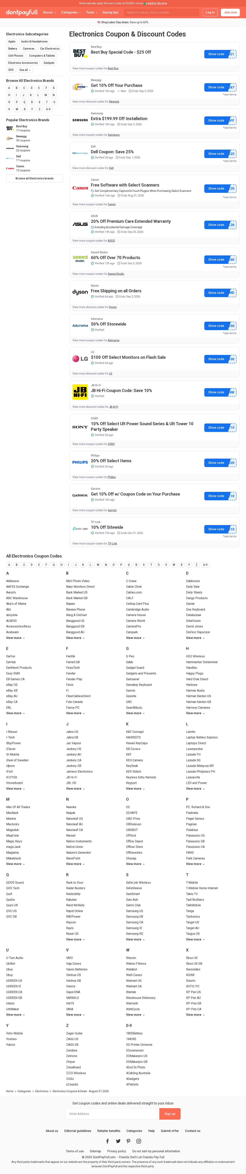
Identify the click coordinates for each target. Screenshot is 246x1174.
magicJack (13, 847)
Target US (192, 922)
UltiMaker (12, 1009)
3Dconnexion (135, 1050)
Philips (95, 455)
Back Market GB (76, 598)
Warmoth (132, 1003)
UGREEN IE (13, 986)
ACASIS (11, 621)
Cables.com (134, 592)
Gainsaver (132, 679)
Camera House (136, 615)
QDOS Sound (15, 882)
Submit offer (170, 1131)
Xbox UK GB (194, 963)
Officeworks (134, 852)
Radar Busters (75, 888)
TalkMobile (193, 905)
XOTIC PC (192, 986)
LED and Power (196, 783)
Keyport (131, 783)
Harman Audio (195, 690)
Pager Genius (195, 818)
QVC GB (11, 916)
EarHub (11, 662)
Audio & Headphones (34, 41)
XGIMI (190, 975)
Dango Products (197, 598)
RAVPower (73, 916)
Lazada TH (193, 754)
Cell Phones (15, 55)
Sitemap (95, 1151)
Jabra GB (72, 737)
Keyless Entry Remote (141, 777)
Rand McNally (75, 905)
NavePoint (73, 858)
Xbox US (192, 958)
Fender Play (74, 679)
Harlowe (191, 685)
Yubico (10, 1044)
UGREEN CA (14, 992)
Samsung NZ (134, 933)
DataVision (193, 621)
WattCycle (133, 1009)
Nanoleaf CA (74, 830)
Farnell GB (73, 662)
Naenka (71, 807)
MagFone (12, 835)
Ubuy (9, 969)
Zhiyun (70, 1062)
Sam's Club (133, 905)
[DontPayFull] (22, 12)
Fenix (69, 685)
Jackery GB (73, 766)
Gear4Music (134, 707)
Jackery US (73, 749)
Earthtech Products (19, 667)
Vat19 (70, 1003)
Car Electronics (50, 48)
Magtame (12, 852)
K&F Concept (135, 732)
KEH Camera (134, 760)
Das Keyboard (195, 609)
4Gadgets (132, 1079)
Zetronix (71, 1056)
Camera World (135, 621)
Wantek (131, 992)
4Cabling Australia (138, 1073)
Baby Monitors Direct (80, 586)
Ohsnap (131, 858)
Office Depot (134, 841)
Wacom (131, 958)
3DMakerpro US (136, 1056)
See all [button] (23, 69)
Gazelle (131, 696)
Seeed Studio (99, 252)
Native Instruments (79, 841)
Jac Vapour (73, 743)
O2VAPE (131, 813)
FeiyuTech (73, 667)
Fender (71, 673)
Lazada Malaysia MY (200, 766)
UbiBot (10, 963)
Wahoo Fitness (136, 963)
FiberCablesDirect (78, 696)
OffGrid (131, 835)
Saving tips (111, 12)
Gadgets (49, 62)
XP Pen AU (193, 998)
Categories (134, 1131)
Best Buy (96, 46)
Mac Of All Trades (18, 807)
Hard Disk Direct (197, 679)
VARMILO (72, 998)
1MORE (131, 1039)
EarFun (10, 656)
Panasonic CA (195, 847)
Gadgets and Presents (141, 673)
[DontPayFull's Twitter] (118, 1141)
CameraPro (133, 626)
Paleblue (192, 830)
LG (92, 352)
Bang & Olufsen (76, 615)
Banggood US (75, 621)
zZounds (72, 1084)
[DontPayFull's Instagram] (138, 1141)
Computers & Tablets (42, 55)
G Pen (130, 656)
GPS (11, 69)
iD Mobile (12, 754)
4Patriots (132, 1084)
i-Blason (11, 732)
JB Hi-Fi (96, 385)
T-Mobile (192, 882)
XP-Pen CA (193, 1009)
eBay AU (11, 696)
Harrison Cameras (198, 707)
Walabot (131, 969)
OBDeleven (133, 824)
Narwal (70, 835)
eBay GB (11, 690)
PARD (190, 852)
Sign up (170, 1114)
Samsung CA (134, 922)
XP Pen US (193, 992)
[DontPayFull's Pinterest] (128, 1141)
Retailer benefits (108, 1131)
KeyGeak (132, 766)
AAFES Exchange (17, 586)
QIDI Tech (12, 888)
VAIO (69, 958)
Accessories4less (18, 626)
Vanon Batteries (76, 969)
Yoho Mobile (14, 1033)
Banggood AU (75, 632)
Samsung (97, 113)
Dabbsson (193, 581)
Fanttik (70, 656)
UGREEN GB (14, 998)
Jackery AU (73, 754)
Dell (93, 146)
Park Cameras (195, 858)
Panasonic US (195, 835)
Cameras (28, 48)
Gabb (129, 662)
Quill (9, 894)
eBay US (11, 685)
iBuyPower (13, 743)
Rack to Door (74, 882)
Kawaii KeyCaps (137, 743)
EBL (9, 707)
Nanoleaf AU (74, 824)
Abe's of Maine (16, 604)
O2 (128, 807)
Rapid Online (74, 911)
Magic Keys (14, 841)
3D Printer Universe (139, 1044)
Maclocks (12, 824)
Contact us (192, 1131)
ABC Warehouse (17, 598)
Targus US (193, 933)
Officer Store (134, 847)
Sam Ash (132, 899)
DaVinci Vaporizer (198, 632)
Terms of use (75, 1151)
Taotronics (193, 916)
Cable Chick (134, 586)
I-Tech (10, 737)
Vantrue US (73, 975)
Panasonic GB (195, 841)
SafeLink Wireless (138, 882)
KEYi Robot (133, 771)
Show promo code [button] (216, 54)
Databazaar (193, 615)
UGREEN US (14, 981)
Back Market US (76, 592)
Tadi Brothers (195, 899)
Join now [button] (230, 12)
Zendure (71, 1050)
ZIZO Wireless (76, 1073)
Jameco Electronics (79, 771)
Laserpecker (194, 749)
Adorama (97, 318)
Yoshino (11, 1039)
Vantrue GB (73, 981)
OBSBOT (132, 830)
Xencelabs (193, 969)
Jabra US (72, 732)
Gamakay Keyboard (139, 685)
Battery (12, 48)
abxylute (11, 615)
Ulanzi (10, 1003)
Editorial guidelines (77, 1131)
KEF (128, 754)
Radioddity (73, 894)
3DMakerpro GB (136, 1062)
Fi (67, 690)
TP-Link (95, 522)
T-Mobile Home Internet (202, 888)
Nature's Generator (78, 852)
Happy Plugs (194, 673)
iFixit (9, 771)
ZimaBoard (73, 1067)
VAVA (69, 1009)
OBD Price (133, 818)
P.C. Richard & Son (198, 807)
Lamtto (190, 732)
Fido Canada (74, 702)
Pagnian (191, 824)
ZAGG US (72, 1039)
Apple (11, 41)
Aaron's (11, 592)
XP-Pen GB (193, 1003)
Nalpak (70, 813)
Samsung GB (134, 916)
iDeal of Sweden (17, 760)
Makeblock (13, 858)
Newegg (96, 80)
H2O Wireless (195, 656)
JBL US (71, 783)
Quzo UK (12, 905)
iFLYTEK (11, 777)
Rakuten (71, 899)
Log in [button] (210, 12)
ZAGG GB (72, 1044)
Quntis (10, 899)
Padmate (192, 813)
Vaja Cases (73, 963)
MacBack (12, 813)
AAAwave (12, 581)
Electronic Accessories (23, 62)
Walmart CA (134, 986)
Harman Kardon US (198, 696)
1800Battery (134, 1033)
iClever (11, 749)
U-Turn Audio (14, 958)
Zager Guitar (74, 1033)
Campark (132, 632)
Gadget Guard (135, 667)
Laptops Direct (196, 743)
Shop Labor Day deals (115, 22)
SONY (94, 418)
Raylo (70, 928)
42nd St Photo (135, 1067)
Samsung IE (134, 928)
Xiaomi (190, 981)
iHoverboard (14, 783)
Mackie (11, 818)
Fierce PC (72, 707)
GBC (129, 702)
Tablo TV (192, 894)
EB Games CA (15, 679)
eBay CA (11, 702)
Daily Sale (192, 586)
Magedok (12, 830)
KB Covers (133, 749)
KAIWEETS (133, 737)
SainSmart (133, 894)
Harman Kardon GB (198, 702)
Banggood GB (75, 626)
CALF (129, 598)
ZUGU (70, 1079)
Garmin (95, 488)
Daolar (190, 604)
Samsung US (134, 911)
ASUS (94, 216)
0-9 (48, 109)
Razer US (72, 933)
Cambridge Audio (137, 609)
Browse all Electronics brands (35, 178)
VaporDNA (73, 992)
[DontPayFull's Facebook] (107, 1141)
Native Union (74, 847)
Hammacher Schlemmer (202, 662)
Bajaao (70, 604)
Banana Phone (75, 609)
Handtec (191, 667)
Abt (8, 609)
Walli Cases (134, 975)
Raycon (71, 922)
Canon (95, 179)
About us (52, 1131)
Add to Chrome (157, 3)
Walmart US (134, 981)
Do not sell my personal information (156, 1151)
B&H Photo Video (78, 581)
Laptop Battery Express (202, 737)
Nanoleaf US (74, 818)
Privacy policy (116, 1151)
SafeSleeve (134, 888)
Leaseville (193, 777)
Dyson (95, 285)
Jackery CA (73, 760)
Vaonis (70, 986)
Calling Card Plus (137, 604)
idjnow (10, 766)
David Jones (194, 626)
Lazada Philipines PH (200, 771)
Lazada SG (193, 760)
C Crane (131, 581)
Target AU (192, 928)
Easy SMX (13, 673)
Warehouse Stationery (141, 998)
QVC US (11, 911)
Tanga (190, 911)
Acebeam (12, 632)
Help (151, 1131)
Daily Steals (194, 592)
